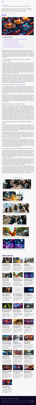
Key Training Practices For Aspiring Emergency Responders (14, 225)
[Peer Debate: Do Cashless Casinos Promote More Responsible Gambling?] (17, 184)
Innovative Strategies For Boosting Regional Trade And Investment (16, 213)
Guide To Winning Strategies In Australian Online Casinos (6, 373)
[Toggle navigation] (3, 1)
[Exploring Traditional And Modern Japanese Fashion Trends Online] (18, 337)
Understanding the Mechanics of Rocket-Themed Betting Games (15, 39)
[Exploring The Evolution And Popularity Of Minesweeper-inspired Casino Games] (7, 321)
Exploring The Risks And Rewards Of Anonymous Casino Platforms (7, 312)
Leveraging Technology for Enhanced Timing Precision (13, 46)
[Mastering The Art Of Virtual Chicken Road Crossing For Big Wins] (16, 231)
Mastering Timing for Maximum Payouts (11, 41)
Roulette (5, 398)
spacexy (17, 81)
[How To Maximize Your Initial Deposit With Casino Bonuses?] (18, 289)
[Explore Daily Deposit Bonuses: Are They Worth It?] (13, 196)
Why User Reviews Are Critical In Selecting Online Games (18, 373)
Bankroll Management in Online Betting (11, 43)
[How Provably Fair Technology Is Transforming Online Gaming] (29, 321)
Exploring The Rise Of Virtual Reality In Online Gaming (13, 249)
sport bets (13, 398)
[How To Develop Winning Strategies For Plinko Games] (7, 337)
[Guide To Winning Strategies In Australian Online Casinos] (7, 367)
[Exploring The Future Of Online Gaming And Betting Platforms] (18, 305)
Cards (9, 398)
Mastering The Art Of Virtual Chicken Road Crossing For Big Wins (16, 237)
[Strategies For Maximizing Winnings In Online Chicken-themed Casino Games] (29, 337)
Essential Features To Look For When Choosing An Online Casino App (17, 358)
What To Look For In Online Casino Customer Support (28, 311)
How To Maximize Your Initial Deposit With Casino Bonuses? (18, 296)
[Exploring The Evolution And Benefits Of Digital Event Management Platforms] (7, 352)
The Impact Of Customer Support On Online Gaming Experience (6, 388)
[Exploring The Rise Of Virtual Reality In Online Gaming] (13, 243)
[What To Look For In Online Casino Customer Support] (29, 305)
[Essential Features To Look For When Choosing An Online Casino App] (18, 352)
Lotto (2, 398)
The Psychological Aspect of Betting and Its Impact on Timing (14, 45)
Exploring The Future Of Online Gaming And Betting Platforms (17, 312)
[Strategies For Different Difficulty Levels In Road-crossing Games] (29, 352)
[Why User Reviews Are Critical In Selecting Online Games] (18, 367)
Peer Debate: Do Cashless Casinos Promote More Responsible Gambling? (17, 189)
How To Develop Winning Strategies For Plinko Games (7, 343)
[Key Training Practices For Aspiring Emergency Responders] (14, 220)
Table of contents (8, 37)
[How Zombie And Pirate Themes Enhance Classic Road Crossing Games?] (7, 289)
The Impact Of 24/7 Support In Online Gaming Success (28, 296)
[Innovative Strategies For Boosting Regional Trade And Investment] (16, 208)
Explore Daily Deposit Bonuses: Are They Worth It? (13, 201)
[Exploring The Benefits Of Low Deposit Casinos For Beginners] (29, 367)
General (6, 5)
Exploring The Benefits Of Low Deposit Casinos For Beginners (28, 373)
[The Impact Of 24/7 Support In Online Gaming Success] (29, 289)
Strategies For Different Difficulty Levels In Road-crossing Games (28, 358)
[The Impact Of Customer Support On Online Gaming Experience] (7, 382)
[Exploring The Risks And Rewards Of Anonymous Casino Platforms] (7, 305)
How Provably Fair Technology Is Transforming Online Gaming (28, 328)
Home (3, 5)
